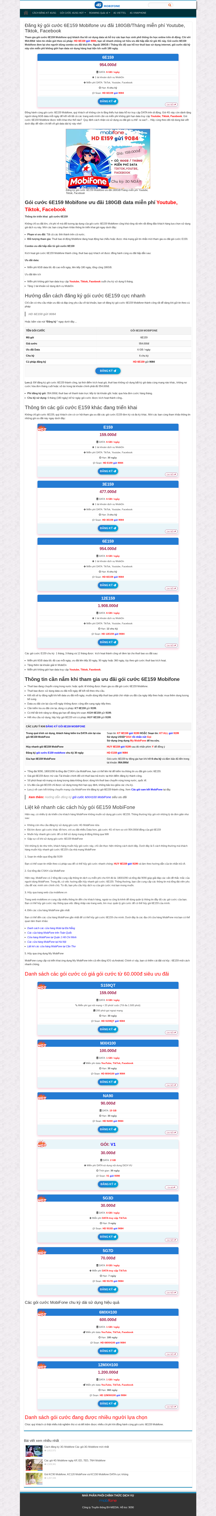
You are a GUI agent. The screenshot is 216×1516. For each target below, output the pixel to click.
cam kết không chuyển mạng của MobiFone (62, 789)
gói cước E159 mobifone (50, 752)
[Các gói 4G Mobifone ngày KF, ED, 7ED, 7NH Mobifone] (34, 1464)
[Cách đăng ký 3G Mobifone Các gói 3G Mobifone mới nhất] (34, 1451)
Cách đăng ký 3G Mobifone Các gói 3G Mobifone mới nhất (76, 1446)
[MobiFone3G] (108, 5)
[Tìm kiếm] (169, 5)
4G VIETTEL (119, 13)
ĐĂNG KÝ (106, 101)
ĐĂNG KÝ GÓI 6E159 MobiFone (65, 726)
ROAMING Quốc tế (98, 13)
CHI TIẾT (170, 105)
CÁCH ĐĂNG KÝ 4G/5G (44, 13)
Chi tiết (170, 1187)
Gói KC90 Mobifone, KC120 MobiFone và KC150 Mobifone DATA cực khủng (86, 1474)
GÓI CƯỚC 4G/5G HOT (72, 13)
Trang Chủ (26, 12)
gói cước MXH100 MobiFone (91, 797)
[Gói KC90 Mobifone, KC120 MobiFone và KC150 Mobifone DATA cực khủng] (34, 1478)
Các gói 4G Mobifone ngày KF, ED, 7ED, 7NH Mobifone (74, 1460)
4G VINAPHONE (138, 13)
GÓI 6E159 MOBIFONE (143, 330)
